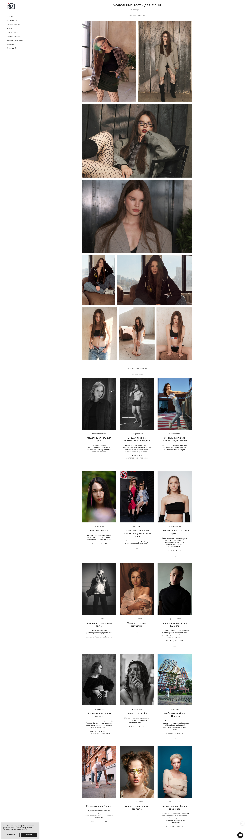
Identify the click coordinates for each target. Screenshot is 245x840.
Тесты (169, 550)
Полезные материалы (15, 40)
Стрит (104, 543)
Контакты (10, 44)
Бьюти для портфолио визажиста (174, 807)
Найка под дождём (137, 713)
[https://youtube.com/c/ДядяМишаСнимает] (13, 48)
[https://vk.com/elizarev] (7, 48)
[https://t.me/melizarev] (15, 48)
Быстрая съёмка (99, 530)
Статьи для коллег (14, 36)
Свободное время (13, 24)
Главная (10, 16)
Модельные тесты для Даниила (175, 624)
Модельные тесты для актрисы (99, 714)
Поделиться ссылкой (138, 368)
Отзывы (10, 28)
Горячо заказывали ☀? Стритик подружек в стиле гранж (136, 533)
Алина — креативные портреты (136, 807)
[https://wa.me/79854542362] (10, 48)
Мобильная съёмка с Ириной (174, 714)
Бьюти (180, 826)
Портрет (136, 455)
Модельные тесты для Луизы (99, 439)
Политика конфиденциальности (15, 829)
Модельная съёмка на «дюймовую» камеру (174, 439)
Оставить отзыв (135, 15)
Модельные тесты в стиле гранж (175, 532)
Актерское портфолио (138, 458)
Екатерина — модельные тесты (99, 624)
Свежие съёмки (12, 32)
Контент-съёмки (174, 733)
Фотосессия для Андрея (99, 805)
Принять (29, 835)
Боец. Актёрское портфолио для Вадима (137, 439)
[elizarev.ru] (11, 6)
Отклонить (11, 835)
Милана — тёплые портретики (137, 624)
